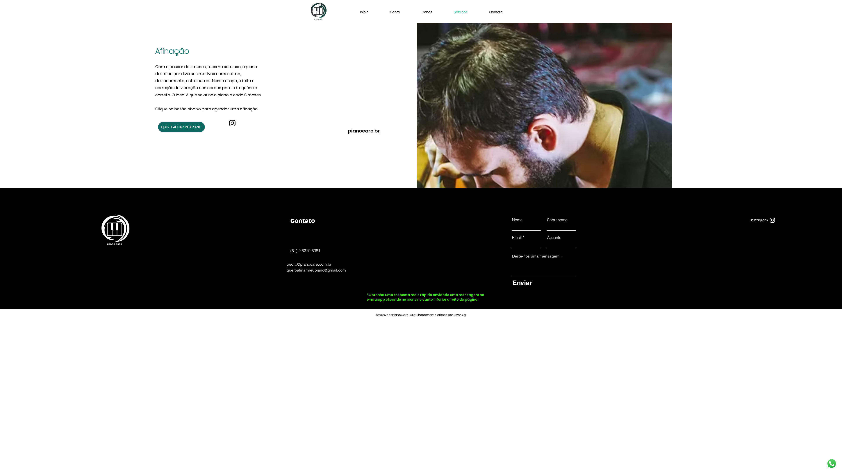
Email (517, 238)
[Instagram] (232, 123)
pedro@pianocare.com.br (309, 264)
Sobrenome (557, 220)
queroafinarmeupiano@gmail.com (316, 270)
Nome (517, 220)
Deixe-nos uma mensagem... (537, 256)
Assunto (554, 238)
